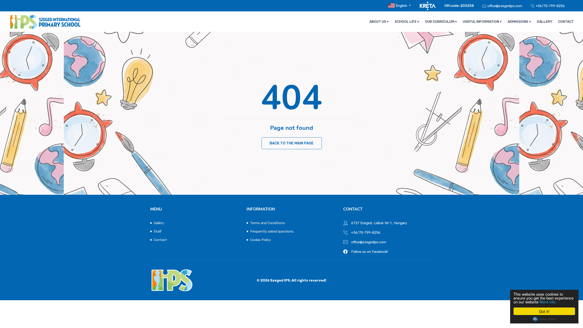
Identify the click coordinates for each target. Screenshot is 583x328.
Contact (566, 22)
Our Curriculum (439, 22)
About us (377, 22)
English (401, 6)
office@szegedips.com (504, 6)
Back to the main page (292, 143)
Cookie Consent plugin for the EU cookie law (544, 319)
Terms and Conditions (267, 223)
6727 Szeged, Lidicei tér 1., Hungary (379, 223)
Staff (157, 231)
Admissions (518, 22)
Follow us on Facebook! (369, 252)
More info (547, 302)
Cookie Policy (260, 240)
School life (406, 22)
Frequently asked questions (272, 231)
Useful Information (481, 22)
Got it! (544, 311)
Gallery (544, 22)
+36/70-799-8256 (550, 6)
